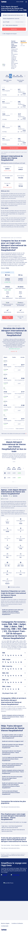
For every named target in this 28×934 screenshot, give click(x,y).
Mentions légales (5, 923)
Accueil (2, 854)
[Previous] (5, 468)
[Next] (24, 76)
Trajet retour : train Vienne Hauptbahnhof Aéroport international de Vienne (12, 826)
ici (25, 433)
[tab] (7, 81)
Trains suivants (19, 428)
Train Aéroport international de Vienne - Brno (12, 848)
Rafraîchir (13, 351)
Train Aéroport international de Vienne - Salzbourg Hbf (14, 807)
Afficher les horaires (7, 187)
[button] (8, 21)
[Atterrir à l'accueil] (3, 2)
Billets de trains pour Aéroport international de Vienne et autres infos (13, 830)
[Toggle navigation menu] (26, 2)
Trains (7, 854)
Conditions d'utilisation (17, 923)
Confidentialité (4, 926)
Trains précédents (9, 428)
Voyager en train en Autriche (18, 854)
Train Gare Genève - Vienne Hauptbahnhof (11, 845)
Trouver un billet (7, 170)
